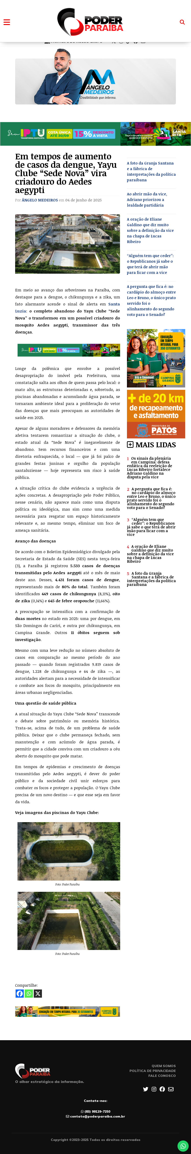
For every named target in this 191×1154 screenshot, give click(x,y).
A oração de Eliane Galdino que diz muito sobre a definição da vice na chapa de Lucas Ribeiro (150, 230)
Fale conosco (162, 1076)
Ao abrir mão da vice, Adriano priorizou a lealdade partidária (147, 199)
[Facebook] (20, 993)
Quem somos (164, 1066)
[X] (38, 993)
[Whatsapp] (29, 993)
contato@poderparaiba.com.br (97, 1116)
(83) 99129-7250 (97, 1111)
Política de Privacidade (153, 1071)
